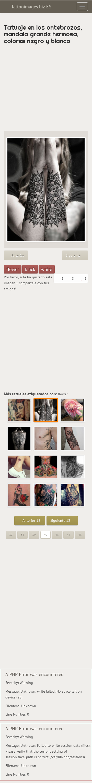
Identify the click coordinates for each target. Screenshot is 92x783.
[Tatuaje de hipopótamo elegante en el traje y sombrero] (72, 495)
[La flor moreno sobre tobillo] (19, 467)
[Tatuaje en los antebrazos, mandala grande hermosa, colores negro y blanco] (46, 410)
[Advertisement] (46, 87)
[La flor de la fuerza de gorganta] (72, 467)
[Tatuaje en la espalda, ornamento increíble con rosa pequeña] (19, 438)
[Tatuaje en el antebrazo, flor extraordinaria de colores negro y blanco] (72, 438)
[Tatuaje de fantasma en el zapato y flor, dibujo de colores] (19, 495)
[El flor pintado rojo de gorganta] (46, 467)
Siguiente (74, 255)
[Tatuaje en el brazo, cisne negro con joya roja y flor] (46, 495)
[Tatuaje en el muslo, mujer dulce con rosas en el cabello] (19, 410)
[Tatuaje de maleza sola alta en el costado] (46, 438)
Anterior (17, 255)
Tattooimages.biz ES (30, 6)
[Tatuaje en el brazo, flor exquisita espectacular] (72, 410)
